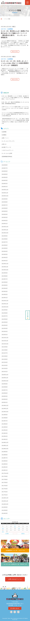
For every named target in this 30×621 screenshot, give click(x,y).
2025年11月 (5, 192)
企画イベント (5, 138)
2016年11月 (5, 501)
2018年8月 (5, 454)
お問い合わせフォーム (15, 579)
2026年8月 (5, 165)
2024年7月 (5, 242)
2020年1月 (5, 402)
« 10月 (7, 533)
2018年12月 (5, 442)
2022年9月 (5, 309)
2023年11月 (5, 266)
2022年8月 (5, 313)
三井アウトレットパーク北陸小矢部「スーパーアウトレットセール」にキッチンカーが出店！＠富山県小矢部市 (15, 108)
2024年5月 (5, 248)
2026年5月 (5, 174)
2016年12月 (5, 498)
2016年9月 (5, 507)
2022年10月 (5, 306)
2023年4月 (5, 288)
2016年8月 (5, 510)
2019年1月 (5, 439)
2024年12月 (5, 226)
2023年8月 (5, 276)
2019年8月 (5, 417)
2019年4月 (5, 430)
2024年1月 (5, 260)
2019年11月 (5, 408)
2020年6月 (5, 393)
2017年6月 (5, 479)
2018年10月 (5, 448)
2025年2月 (5, 220)
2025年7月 (5, 205)
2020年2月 (5, 399)
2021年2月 (5, 368)
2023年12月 (5, 263)
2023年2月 (5, 294)
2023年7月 (5, 279)
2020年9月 (5, 383)
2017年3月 (5, 488)
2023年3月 (5, 291)
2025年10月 (5, 195)
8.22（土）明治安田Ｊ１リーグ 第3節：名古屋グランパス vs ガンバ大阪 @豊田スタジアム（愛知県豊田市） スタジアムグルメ (15, 97)
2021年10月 (5, 343)
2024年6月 (5, 245)
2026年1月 (5, 186)
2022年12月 (5, 300)
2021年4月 (5, 362)
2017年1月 (5, 494)
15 (3, 528)
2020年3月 (5, 396)
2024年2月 (5, 257)
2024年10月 (5, 232)
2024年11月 (5, 229)
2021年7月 (5, 353)
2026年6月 (5, 171)
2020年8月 (5, 387)
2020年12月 (5, 374)
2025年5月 (5, 211)
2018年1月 (5, 470)
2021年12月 (5, 337)
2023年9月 (5, 273)
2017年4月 (5, 485)
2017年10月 (5, 473)
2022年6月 (5, 319)
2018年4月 (5, 467)
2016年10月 (5, 504)
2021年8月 (5, 350)
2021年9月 (5, 346)
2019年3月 (5, 433)
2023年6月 (5, 282)
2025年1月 (5, 223)
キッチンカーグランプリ (8, 141)
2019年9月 (5, 414)
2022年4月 (5, 325)
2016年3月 (5, 513)
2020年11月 (5, 377)
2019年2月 (5, 436)
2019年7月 (5, 420)
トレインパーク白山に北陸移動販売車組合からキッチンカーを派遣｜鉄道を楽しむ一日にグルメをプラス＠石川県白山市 (15, 114)
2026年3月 (5, 180)
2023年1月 (5, 297)
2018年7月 (5, 457)
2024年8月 (5, 239)
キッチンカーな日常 (7, 153)
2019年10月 (5, 411)
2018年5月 (5, 464)
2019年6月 (5, 424)
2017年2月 (5, 491)
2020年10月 (5, 380)
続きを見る (15, 51)
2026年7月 (5, 168)
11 (15, 526)
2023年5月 (5, 285)
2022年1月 (5, 334)
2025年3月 (5, 217)
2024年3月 (5, 254)
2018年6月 (5, 461)
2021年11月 (5, 340)
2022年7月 (5, 316)
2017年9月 (5, 476)
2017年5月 (5, 482)
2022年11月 (5, 303)
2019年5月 (5, 427)
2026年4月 (5, 177)
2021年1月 (5, 371)
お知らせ (4, 144)
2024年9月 (5, 236)
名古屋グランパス (6, 147)
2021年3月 (5, 365)
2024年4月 (5, 251)
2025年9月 (5, 199)
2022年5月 (5, 322)
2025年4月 (5, 214)
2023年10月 (5, 269)
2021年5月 (5, 359)
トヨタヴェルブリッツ (7, 150)
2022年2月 (5, 331)
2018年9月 (5, 451)
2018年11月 (5, 445)
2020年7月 (5, 390)
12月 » (23, 533)
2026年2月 (5, 183)
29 (3, 531)
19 (19, 528)
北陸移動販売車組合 (7, 156)
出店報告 (10, 29)
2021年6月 (5, 356)
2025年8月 (5, 202)
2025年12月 (5, 189)
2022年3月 (5, 328)
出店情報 (4, 131)
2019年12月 (5, 405)
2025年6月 (5, 208)
